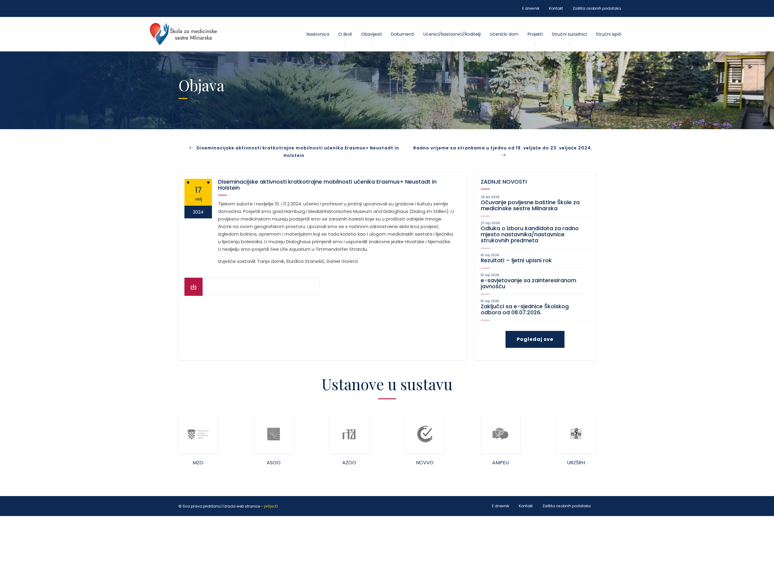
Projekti (535, 34)
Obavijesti (371, 34)
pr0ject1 (271, 506)
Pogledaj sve (535, 339)
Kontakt (556, 8)
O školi (345, 34)
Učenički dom (504, 34)
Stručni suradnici (569, 34)
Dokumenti (402, 34)
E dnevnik (530, 8)
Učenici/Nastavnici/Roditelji (452, 34)
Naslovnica (318, 34)
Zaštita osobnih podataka (597, 8)
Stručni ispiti (608, 34)
